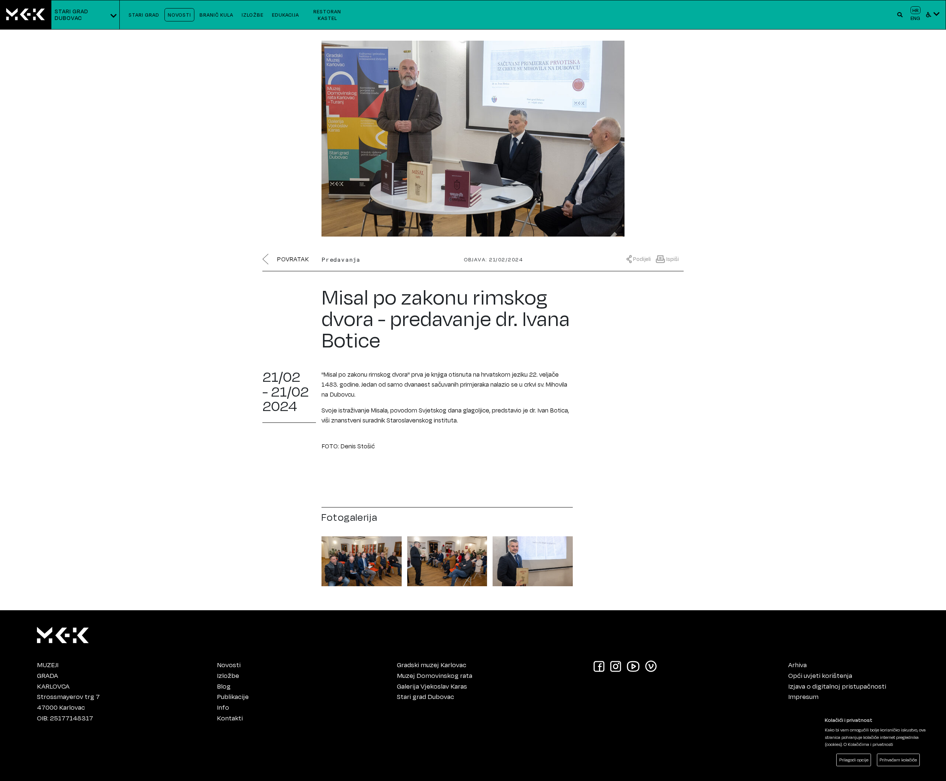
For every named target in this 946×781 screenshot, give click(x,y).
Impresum (803, 696)
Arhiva (797, 664)
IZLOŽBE (252, 14)
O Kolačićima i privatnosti (868, 744)
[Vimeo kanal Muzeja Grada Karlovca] (651, 665)
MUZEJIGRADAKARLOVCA (53, 675)
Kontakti (230, 718)
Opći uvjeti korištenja (820, 675)
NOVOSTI (179, 14)
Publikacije (233, 696)
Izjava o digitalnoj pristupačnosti (837, 686)
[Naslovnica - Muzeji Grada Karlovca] (25, 15)
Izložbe (228, 675)
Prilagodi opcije (853, 760)
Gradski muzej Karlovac (431, 664)
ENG (915, 17)
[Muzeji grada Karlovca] (63, 633)
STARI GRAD (144, 14)
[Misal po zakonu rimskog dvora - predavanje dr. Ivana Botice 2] (447, 560)
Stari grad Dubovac (425, 696)
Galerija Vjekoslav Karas (432, 686)
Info (223, 707)
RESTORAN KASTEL (327, 14)
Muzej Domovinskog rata (434, 675)
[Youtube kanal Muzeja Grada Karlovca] (633, 665)
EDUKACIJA (285, 14)
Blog (224, 686)
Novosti (229, 664)
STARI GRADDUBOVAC (71, 14)
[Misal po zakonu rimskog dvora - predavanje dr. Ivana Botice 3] (533, 560)
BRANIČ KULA (216, 14)
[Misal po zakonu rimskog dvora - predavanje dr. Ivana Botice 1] (361, 560)
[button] (900, 14)
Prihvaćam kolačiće (898, 760)
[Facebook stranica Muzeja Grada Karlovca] (599, 665)
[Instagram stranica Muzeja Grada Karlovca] (615, 665)
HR (915, 10)
